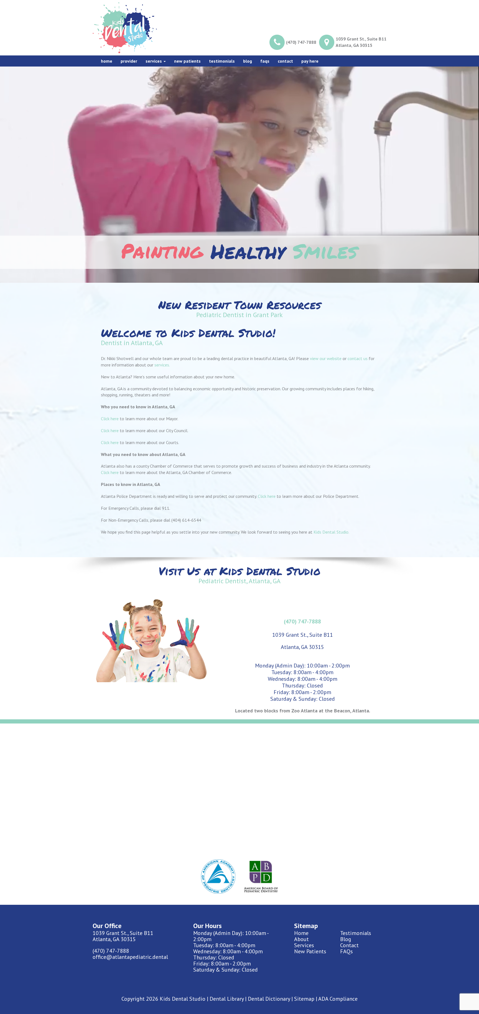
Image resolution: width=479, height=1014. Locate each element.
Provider (129, 61)
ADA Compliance (338, 998)
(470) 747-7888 (301, 42)
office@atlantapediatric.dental (130, 957)
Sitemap (304, 998)
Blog (247, 61)
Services (154, 61)
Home (106, 61)
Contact (285, 61)
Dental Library (227, 998)
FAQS (264, 61)
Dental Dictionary (269, 998)
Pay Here (310, 61)
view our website (326, 358)
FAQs (346, 951)
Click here (110, 418)
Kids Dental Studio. (331, 532)
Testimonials (222, 61)
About (301, 939)
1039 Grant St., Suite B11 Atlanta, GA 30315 (361, 42)
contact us (358, 358)
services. (162, 365)
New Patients (187, 61)
